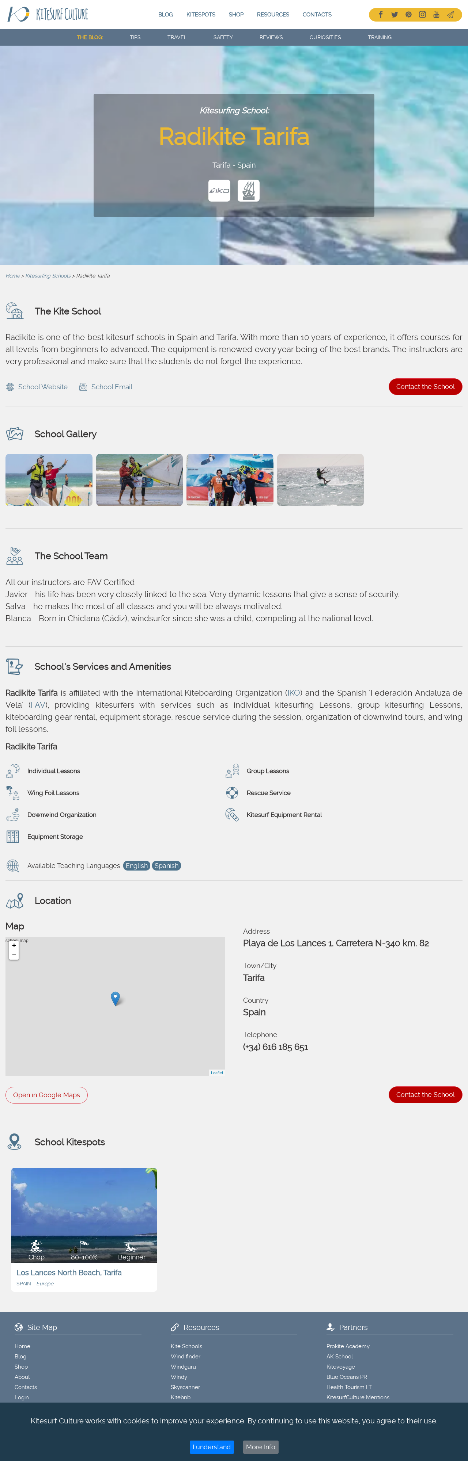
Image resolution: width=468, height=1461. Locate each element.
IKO (293, 692)
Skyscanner (185, 1387)
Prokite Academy (348, 1346)
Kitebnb (180, 1397)
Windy (179, 1377)
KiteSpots (200, 14)
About (22, 1377)
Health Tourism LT (349, 1387)
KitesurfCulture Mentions (358, 1397)
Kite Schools (186, 1346)
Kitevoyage (341, 1367)
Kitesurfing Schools (48, 276)
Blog (165, 14)
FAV (38, 705)
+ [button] (14, 945)
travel (177, 37)
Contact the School (425, 386)
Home (12, 276)
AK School (340, 1356)
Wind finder (185, 1356)
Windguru (183, 1367)
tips (135, 37)
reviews (271, 37)
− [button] (14, 955)
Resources (273, 14)
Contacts (317, 14)
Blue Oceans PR (347, 1377)
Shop (236, 14)
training (380, 37)
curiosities (325, 37)
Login (22, 1397)
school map (114, 1006)
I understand (212, 1447)
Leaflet (217, 1072)
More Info (260, 1447)
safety (223, 37)
